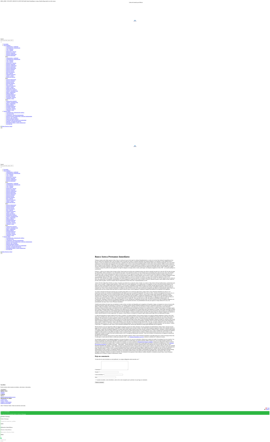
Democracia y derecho (11, 51)
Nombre (97, 372)
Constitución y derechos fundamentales (15, 115)
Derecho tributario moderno (12, 119)
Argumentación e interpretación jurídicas (15, 112)
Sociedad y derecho (10, 96)
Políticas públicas (10, 93)
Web (96, 377)
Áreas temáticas (6, 45)
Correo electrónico (99, 374)
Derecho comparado (10, 53)
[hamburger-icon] (1, 167)
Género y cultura (10, 75)
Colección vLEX (10, 113)
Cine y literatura (9, 49)
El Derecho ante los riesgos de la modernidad (16, 120)
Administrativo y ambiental (12, 46)
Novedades (5, 44)
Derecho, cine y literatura (11, 117)
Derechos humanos (10, 72)
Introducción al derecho (11, 89)
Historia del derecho (10, 77)
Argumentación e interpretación (13, 47)
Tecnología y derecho (11, 97)
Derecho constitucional (11, 54)
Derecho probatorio (10, 69)
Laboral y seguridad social (12, 91)
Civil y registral (9, 50)
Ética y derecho (9, 73)
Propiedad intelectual (10, 94)
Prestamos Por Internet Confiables (145, 341)
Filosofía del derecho (10, 74)
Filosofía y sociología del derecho (13, 121)
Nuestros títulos (6, 111)
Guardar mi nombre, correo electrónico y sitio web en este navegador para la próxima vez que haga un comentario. (122, 379)
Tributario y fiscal (10, 98)
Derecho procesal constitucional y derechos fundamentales (19, 116)
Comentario (98, 369)
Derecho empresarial (10, 55)
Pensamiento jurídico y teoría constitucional (15, 122)
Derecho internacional (11, 68)
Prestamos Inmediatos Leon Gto (136, 337)
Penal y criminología (10, 92)
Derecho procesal (10, 70)
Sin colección (9, 124)
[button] (136, 56)
